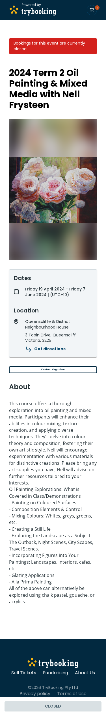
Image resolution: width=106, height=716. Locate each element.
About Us (85, 673)
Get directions (50, 349)
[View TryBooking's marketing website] (53, 664)
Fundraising (55, 673)
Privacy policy (35, 694)
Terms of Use (71, 694)
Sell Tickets (23, 673)
